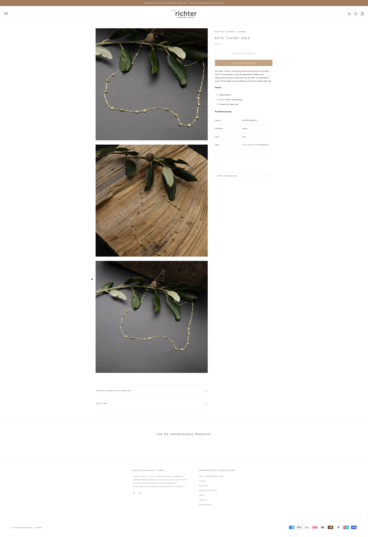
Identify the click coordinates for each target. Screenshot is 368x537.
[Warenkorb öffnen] (362, 13)
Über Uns (101, 403)
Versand (202, 480)
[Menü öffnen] (6, 13)
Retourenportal (205, 504)
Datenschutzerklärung (208, 490)
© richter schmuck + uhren (27, 528)
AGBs (201, 495)
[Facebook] (134, 492)
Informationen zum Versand (113, 390)
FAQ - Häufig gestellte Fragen (211, 476)
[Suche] (355, 13)
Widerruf (203, 499)
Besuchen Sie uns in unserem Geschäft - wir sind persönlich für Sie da (184, 3)
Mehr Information (227, 176)
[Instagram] (140, 492)
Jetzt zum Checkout (244, 63)
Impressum (203, 485)
